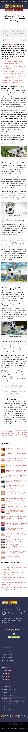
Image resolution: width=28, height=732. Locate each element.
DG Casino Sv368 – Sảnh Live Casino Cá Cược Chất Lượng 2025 (12, 578)
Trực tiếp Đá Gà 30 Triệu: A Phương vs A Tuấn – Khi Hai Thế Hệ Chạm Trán (16, 518)
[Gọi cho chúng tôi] (9, 630)
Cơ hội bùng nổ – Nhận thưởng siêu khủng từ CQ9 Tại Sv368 (16, 465)
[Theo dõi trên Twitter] (7, 630)
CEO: (9, 626)
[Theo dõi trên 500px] (23, 630)
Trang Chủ (5, 31)
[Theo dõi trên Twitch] (14, 633)
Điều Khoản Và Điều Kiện (13, 724)
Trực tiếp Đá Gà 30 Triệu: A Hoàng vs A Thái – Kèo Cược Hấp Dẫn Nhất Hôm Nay (16, 493)
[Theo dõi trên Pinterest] (12, 630)
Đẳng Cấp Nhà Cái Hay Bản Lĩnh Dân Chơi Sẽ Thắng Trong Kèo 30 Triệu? (16, 552)
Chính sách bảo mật (17, 723)
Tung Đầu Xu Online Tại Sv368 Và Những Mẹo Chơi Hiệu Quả (7, 433)
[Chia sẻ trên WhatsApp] (7, 386)
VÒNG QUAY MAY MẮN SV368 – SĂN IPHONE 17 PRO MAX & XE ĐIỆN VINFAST (16, 460)
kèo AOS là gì (10, 44)
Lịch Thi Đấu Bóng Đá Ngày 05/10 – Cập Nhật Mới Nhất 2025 (16, 481)
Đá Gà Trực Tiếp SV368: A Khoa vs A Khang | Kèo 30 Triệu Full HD (16, 540)
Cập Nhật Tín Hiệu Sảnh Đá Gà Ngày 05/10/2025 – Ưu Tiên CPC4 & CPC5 (16, 470)
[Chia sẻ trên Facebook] (9, 386)
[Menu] (2, 6)
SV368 (21, 54)
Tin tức (14, 14)
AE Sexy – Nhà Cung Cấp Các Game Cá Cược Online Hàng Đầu (14, 568)
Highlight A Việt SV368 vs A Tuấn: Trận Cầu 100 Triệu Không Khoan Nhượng (15, 546)
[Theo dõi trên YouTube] (18, 630)
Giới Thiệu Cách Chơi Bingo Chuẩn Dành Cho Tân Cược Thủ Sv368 (13, 573)
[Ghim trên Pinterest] (18, 386)
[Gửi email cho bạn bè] (15, 386)
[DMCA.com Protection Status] (14, 637)
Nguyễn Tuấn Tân (20, 25)
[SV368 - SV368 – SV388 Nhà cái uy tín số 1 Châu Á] (14, 6)
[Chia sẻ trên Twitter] (12, 386)
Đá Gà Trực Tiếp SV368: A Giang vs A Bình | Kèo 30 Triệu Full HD (16, 557)
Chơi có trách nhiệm (12, 725)
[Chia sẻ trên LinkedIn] (21, 386)
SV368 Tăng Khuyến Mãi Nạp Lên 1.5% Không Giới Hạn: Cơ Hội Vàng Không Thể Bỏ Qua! (15, 487)
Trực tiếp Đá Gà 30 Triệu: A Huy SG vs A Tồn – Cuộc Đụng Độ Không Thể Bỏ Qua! (16, 500)
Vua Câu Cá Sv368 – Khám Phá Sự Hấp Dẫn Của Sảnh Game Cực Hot (13, 588)
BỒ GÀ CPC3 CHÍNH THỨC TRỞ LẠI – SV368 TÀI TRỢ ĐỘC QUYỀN (16, 449)
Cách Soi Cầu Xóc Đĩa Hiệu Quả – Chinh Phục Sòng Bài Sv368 (13, 583)
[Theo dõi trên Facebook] (4, 630)
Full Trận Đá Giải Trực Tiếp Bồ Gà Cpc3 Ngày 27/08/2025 (15, 528)
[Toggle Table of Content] (23, 40)
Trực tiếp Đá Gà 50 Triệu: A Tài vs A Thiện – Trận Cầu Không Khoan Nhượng (15, 511)
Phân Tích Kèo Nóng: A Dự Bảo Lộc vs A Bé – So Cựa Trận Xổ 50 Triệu (16, 523)
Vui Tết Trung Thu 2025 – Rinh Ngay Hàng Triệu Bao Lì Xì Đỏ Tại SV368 (16, 476)
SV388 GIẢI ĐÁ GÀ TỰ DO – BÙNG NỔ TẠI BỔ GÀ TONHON (16, 454)
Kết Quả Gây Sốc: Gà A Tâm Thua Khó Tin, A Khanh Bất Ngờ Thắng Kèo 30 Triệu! (16, 535)
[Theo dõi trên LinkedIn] (15, 630)
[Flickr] (21, 630)
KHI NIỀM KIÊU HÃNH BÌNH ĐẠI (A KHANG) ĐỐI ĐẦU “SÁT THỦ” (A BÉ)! (16, 505)
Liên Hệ (20, 725)
